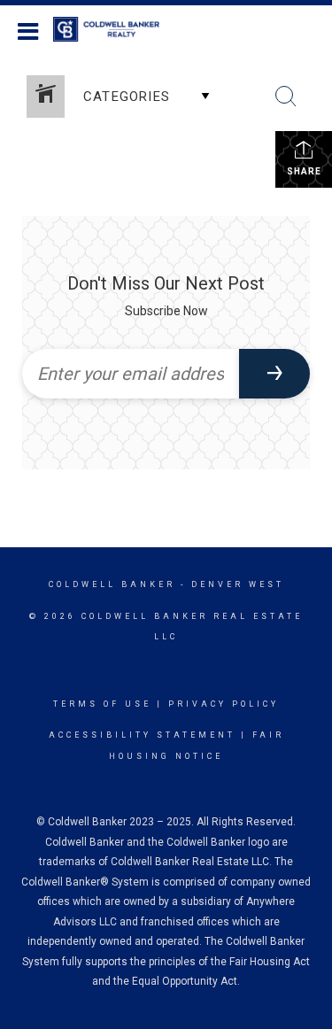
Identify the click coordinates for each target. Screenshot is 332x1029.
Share (304, 171)
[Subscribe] (274, 373)
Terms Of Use (102, 704)
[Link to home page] (115, 29)
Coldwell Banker (112, 584)
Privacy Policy (223, 704)
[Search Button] (286, 96)
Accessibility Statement (142, 735)
